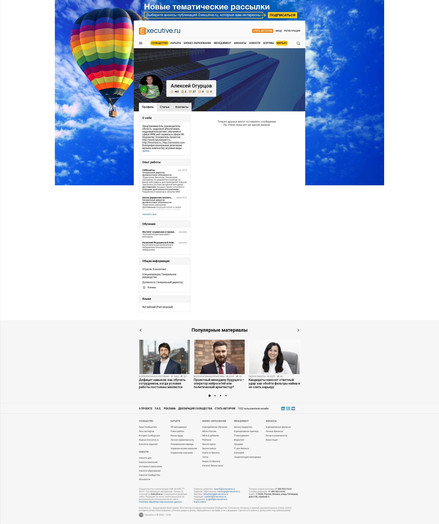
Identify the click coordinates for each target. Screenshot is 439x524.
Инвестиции (272, 440)
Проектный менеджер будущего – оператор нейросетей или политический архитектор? (219, 383)
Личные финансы (274, 431)
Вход (279, 31)
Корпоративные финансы (278, 427)
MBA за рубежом (210, 435)
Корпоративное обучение (154, 376)
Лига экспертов (146, 431)
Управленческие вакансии (184, 448)
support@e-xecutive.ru (216, 499)
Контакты (181, 107)
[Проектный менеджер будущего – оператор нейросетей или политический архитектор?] (219, 357)
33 (240, 376)
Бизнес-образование (197, 43)
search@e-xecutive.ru (224, 489)
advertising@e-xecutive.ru (215, 494)
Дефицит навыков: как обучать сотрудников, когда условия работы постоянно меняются (162, 383)
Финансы (240, 43)
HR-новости (144, 479)
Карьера (175, 43)
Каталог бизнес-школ (212, 465)
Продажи (238, 444)
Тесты (205, 457)
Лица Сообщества (148, 427)
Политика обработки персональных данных (160, 502)
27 (194, 91)
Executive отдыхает (148, 444)
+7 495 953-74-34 (283, 489)
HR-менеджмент (179, 427)
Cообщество (146, 421)
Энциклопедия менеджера (247, 457)
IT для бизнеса (241, 448)
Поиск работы (257, 376)
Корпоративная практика (209, 376)
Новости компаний (148, 462)
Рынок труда (177, 435)
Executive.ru (157, 494)
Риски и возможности (276, 435)
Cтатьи (164, 107)
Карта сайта (200, 502)
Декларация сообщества (195, 408)
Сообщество (159, 43)
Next (298, 330)
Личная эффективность (182, 440)
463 (177, 91)
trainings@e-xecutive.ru (228, 491)
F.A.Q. (158, 408)
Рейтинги (206, 440)
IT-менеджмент (241, 435)
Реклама (170, 408)
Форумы (268, 43)
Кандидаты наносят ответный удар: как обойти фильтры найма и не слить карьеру (274, 383)
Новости (254, 43)
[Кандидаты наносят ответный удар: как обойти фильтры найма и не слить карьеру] (274, 357)
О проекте (145, 408)
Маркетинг (239, 440)
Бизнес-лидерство (243, 427)
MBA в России (209, 431)
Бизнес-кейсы (209, 448)
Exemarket (239, 453)
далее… (146, 150)
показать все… (150, 214)
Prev (140, 330)
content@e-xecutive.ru (215, 497)
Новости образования (150, 471)
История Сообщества (149, 435)
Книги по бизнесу (211, 453)
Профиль (148, 107)
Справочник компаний (182, 453)
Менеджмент (222, 43)
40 (281, 376)
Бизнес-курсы (209, 444)
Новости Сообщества (149, 475)
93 (185, 376)
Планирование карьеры (182, 444)
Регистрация (292, 31)
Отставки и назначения (150, 466)
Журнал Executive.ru (149, 440)
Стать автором (262, 31)
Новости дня (145, 458)
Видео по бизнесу (211, 461)
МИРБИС (282, 43)
